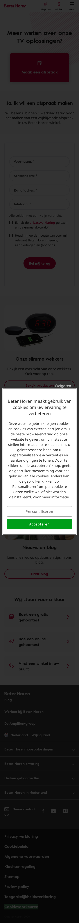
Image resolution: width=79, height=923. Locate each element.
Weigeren (63, 385)
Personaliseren (39, 511)
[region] (39, 461)
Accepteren (39, 524)
